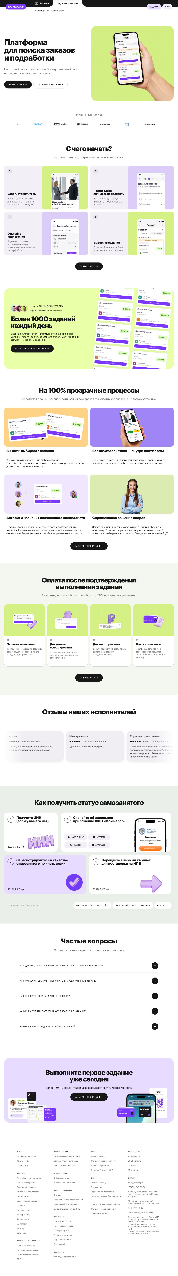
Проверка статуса (62, 1221)
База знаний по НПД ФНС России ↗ (133, 905)
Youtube (134, 1170)
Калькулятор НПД (62, 1230)
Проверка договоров (63, 1226)
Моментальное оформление (67, 1156)
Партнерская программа (102, 1192)
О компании (96, 1187)
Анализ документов (100, 1165)
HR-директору (23, 1214)
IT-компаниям (23, 1196)
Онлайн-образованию (27, 1187)
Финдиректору (23, 1219)
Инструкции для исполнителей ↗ (92, 905)
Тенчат (134, 1165)
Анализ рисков (97, 1156)
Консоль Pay (22, 1165)
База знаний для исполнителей (68, 1200)
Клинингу (21, 1205)
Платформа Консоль (26, 1156)
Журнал (57, 1195)
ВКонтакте (136, 1161)
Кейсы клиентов (61, 1178)
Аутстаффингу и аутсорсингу (30, 1178)
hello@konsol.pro (135, 1183)
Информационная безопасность (106, 1196)
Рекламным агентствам (28, 1192)
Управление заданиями (27, 1250)
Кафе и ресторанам (26, 1183)
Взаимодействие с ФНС (102, 1170)
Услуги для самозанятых (65, 1257)
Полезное (56, 10)
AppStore (101, 837)
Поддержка (154, 6)
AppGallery (101, 845)
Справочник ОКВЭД (63, 1239)
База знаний (59, 1244)
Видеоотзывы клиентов (64, 1183)
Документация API (99, 1213)
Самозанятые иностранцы (66, 1161)
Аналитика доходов (63, 1235)
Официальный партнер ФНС (67, 1209)
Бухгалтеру (22, 1224)
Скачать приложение (50, 84)
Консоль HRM (23, 1161)
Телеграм (135, 1156)
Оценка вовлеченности (64, 1165)
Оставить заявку (98, 1183)
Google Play (77, 837)
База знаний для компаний (66, 1204)
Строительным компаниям (29, 1201)
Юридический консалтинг (103, 1161)
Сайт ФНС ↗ (162, 905)
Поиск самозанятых (26, 1245)
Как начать (41, 10)
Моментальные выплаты (28, 1255)
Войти (167, 6)
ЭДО (19, 1259)
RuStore (77, 845)
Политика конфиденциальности (105, 1204)
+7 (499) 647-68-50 (137, 1187)
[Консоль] (16, 6)
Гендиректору (23, 1210)
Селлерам (21, 1233)
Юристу (20, 1228)
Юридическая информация (103, 1209)
